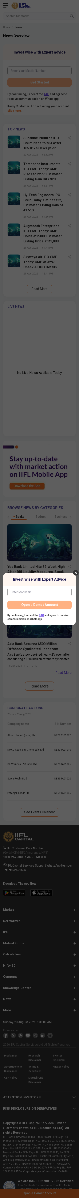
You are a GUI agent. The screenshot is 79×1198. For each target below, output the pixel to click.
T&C (41, 615)
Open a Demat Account (39, 605)
